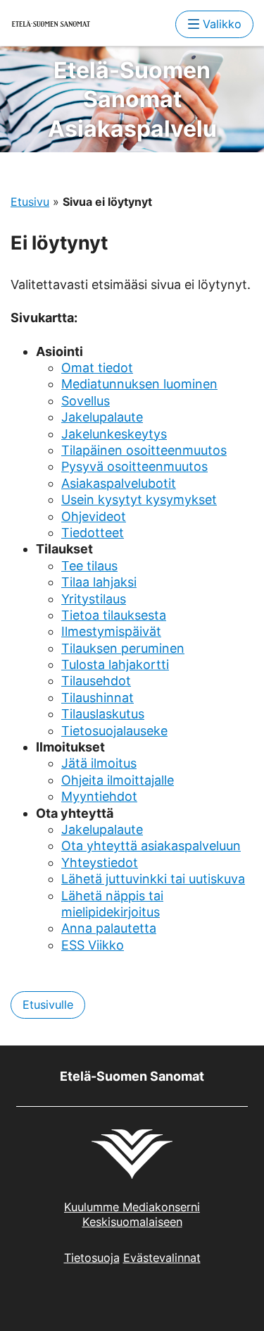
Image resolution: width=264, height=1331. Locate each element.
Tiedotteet (92, 532)
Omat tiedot (97, 367)
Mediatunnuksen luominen (139, 383)
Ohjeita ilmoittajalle (117, 780)
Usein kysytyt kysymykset (139, 499)
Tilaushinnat (97, 697)
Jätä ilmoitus (99, 763)
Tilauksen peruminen (122, 648)
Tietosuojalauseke (114, 730)
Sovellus (85, 400)
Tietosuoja (92, 1258)
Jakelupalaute (102, 417)
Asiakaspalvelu (132, 99)
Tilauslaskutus (102, 713)
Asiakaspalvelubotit (118, 483)
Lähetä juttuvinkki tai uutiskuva (153, 878)
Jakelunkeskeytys (114, 434)
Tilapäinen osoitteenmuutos (144, 450)
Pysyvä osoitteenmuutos (134, 466)
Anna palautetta (108, 928)
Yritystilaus (93, 598)
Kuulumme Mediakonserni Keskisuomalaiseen (132, 1214)
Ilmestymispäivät (111, 631)
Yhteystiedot (99, 862)
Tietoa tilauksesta (113, 615)
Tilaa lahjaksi (99, 582)
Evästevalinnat (162, 1258)
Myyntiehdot (99, 796)
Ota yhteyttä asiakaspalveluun (151, 845)
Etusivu (30, 202)
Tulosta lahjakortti (115, 664)
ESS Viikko (92, 945)
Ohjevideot (93, 516)
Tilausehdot (96, 680)
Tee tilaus (89, 565)
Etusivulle (48, 1005)
